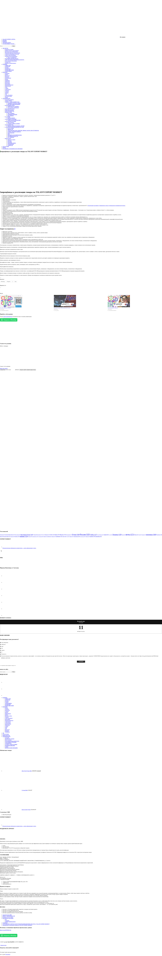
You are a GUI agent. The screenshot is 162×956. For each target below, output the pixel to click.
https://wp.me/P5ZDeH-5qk (5, 930)
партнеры (7, 920)
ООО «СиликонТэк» (12, 57)
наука (30, 536)
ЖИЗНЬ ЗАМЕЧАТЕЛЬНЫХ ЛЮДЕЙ (16, 125)
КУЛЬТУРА (7, 66)
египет (144, 534)
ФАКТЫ (9, 140)
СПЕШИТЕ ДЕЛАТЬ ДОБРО (14, 103)
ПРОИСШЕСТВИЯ (9, 70)
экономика (98, 536)
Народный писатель (9, 110)
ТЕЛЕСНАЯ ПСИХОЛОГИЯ (14, 120)
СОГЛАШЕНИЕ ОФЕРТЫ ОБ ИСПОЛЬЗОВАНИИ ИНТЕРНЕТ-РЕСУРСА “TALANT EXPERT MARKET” (26, 924)
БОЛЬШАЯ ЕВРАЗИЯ (10, 745)
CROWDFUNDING (7, 42)
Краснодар (7, 82)
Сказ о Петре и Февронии (13, 107)
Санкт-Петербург (9, 95)
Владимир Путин (27, 534)
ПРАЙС (4, 147)
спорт (64, 536)
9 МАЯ (6, 746)
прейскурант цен (6, 735)
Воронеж (7, 76)
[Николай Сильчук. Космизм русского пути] (80, 301)
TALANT (7, 737)
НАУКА (7, 67)
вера (2, 646)
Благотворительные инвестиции (12, 741)
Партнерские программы (8, 918)
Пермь (6, 97)
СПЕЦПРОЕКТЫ (6, 736)
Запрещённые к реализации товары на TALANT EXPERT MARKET (17, 925)
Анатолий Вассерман (10, 534)
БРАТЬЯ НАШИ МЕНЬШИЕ (14, 104)
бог (2, 648)
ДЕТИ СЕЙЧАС (8, 100)
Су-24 (110, 534)
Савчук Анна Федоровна (10, 55)
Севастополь (8, 89)
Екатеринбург (8, 78)
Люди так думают (11, 139)
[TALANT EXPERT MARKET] (26, 301)
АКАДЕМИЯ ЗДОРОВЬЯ (10, 742)
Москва (63, 534)
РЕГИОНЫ (5, 706)
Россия (85, 534)
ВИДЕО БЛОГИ (11, 118)
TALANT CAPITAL (9, 99)
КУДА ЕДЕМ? (11, 128)
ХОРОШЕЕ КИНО (12, 143)
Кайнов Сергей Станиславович (12, 50)
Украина (117, 534)
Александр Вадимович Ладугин (12, 54)
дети (140, 534)
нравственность (35, 536)
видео (130, 534)
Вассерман (17, 534)
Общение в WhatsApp (10, 320)
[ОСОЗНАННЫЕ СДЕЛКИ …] (134, 301)
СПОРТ (6, 702)
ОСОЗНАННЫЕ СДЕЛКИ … (9, 43)
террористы (82, 536)
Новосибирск (8, 86)
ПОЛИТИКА (8, 68)
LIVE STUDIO (6, 146)
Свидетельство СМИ (7, 914)
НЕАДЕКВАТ (11, 115)
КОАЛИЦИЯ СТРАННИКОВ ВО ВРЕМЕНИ (12, 148)
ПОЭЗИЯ (10, 141)
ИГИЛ (52, 534)
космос (13, 536)
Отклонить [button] (7, 954)
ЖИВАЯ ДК (10, 129)
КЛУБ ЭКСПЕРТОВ (9, 111)
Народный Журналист (10, 108)
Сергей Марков (100, 534)
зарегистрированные (7, 316)
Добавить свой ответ (5, 657)
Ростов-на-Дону (8, 96)
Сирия (106, 534)
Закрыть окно (3, 945)
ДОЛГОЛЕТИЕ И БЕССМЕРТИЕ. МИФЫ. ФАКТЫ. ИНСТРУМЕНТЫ (23, 130)
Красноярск (7, 83)
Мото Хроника (11, 122)
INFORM (5, 40)
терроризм (76, 536)
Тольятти (7, 90)
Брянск (6, 74)
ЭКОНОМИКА (8, 71)
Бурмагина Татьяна (9, 49)
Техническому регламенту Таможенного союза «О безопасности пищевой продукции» (106, 205)
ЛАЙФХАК (10, 145)
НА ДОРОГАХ (11, 137)
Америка (2, 534)
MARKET (5, 41)
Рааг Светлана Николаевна (11, 60)
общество (3, 644)
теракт (71, 536)
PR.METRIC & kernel (9, 738)
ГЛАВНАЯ (5, 922)
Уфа (6, 94)
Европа (47, 534)
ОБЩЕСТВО (8, 65)
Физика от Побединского (10, 63)
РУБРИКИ (5, 697)
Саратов (7, 91)
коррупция (7, 536)
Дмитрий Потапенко (37, 534)
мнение (24, 536)
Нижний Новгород (9, 84)
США (93, 534)
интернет (159, 534)
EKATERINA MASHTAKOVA (11, 58)
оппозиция (41, 536)
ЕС (43, 534)
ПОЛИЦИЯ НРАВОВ (12, 114)
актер (123, 534)
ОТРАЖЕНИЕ (11, 144)
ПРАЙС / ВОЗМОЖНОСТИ (9, 916)
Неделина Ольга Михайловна (11, 51)
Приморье (7, 73)
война (136, 534)
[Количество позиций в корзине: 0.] (1, 551)
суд (68, 536)
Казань (6, 79)
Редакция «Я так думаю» (8, 917)
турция (92, 536)
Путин (76, 534)
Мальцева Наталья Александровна (12, 52)
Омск (6, 87)
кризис (17, 536)
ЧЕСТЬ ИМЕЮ (11, 113)
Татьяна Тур (7, 62)
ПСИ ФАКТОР (11, 132)
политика (49, 536)
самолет (54, 536)
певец (45, 536)
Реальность (3, 654)
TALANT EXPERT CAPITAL (9, 39)
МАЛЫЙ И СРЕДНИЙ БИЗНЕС (15, 135)
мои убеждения (4, 642)
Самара (6, 88)
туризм (87, 536)
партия (2, 650)
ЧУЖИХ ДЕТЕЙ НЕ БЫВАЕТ (14, 131)
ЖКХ (9, 133)
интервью (151, 534)
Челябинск (7, 80)
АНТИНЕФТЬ (8, 743)
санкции (59, 536)
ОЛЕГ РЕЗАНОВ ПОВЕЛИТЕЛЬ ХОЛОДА (14, 59)
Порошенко (69, 534)
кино (2, 536)
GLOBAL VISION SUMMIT (14, 123)
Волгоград (7, 75)
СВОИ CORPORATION (10, 921)
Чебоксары (7, 81)
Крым (57, 534)
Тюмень (6, 92)
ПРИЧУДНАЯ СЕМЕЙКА (13, 106)
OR (3, 733)
